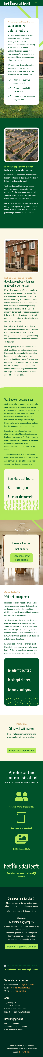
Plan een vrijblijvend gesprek (21, 946)
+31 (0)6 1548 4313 (26, 985)
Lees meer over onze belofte (22, 558)
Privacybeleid (24, 1052)
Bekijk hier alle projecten (21, 750)
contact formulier (19, 991)
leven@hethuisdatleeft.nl (20, 988)
